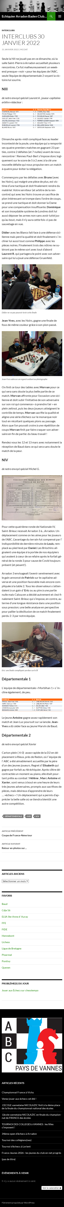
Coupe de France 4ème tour (17, 833)
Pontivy (6, 961)
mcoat (24, 49)
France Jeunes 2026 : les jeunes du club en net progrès (31, 1152)
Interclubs (8, 30)
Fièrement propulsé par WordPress (18, 1202)
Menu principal (59, 16)
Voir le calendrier (50, 1187)
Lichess (6, 942)
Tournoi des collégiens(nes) (16, 1140)
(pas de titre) (8, 1159)
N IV (37, 816)
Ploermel (7, 954)
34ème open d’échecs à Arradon (19, 1133)
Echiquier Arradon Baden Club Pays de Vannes (24, 16)
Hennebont (8, 935)
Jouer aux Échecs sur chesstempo (20, 990)
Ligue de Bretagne (11, 948)
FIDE (4, 929)
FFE (4, 922)
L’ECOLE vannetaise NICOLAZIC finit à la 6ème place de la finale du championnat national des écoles (31, 1107)
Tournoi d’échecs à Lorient (16, 1146)
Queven (6, 967)
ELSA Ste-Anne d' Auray (15, 916)
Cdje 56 (6, 910)
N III (29, 816)
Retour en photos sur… (14, 846)
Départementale (13, 816)
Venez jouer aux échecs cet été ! (19, 1098)
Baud (4, 903)
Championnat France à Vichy (18, 1092)
